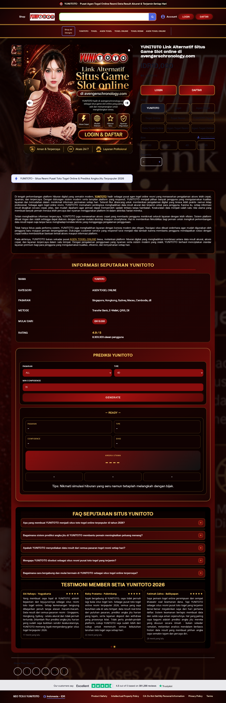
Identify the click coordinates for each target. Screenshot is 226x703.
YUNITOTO (101, 196)
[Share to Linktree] (36, 671)
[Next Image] (127, 103)
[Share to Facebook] (27, 671)
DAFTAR (204, 16)
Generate (113, 397)
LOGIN (186, 16)
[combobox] (104, 17)
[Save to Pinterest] (45, 671)
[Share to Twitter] (18, 671)
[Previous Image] (30, 103)
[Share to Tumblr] (64, 671)
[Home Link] (42, 17)
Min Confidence (32, 380)
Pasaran (27, 366)
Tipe (116, 366)
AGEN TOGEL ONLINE (83, 239)
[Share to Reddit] (55, 671)
